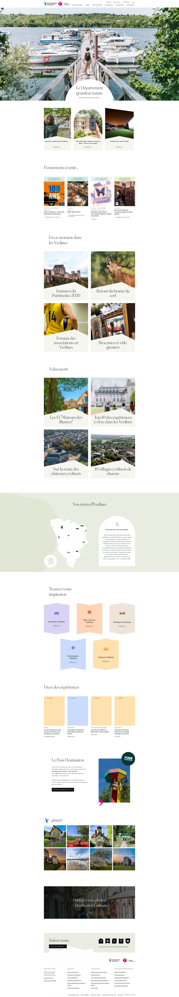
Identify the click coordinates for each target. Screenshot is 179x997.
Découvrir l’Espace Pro (72, 972)
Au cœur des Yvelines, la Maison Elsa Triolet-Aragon (100, 731)
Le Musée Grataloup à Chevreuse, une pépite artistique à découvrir (121, 732)
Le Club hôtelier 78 (95, 975)
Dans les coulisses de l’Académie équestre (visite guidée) (123, 212)
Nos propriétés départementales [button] (123, 968)
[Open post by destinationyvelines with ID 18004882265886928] (101, 836)
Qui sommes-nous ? (49, 978)
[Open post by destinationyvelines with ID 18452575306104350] (124, 859)
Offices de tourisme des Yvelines (99, 972)
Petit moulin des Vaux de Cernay (122, 983)
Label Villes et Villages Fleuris (74, 980)
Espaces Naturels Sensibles (121, 986)
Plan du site (120, 994)
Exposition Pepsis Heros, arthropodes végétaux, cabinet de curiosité (101, 214)
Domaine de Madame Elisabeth (121, 977)
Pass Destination (130, 5)
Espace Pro (109, 2)
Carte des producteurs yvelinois (98, 977)
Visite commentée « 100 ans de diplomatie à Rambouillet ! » (54, 213)
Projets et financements (73, 988)
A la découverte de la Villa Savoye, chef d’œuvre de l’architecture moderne (52, 732)
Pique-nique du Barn (73, 212)
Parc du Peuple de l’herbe (120, 980)
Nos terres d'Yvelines (97, 5)
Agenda (88, 5)
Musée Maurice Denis (119, 975)
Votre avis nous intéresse (50, 980)
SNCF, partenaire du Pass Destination (100, 980)
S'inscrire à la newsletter (57, 946)
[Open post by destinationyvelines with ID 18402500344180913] (101, 859)
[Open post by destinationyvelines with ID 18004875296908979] (78, 836)
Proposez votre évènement (74, 975)
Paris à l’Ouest (94, 988)
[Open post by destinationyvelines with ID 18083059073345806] (55, 836)
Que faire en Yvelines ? (77, 5)
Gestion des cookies (96, 994)
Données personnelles (73, 994)
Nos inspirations (109, 5)
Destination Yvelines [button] (50, 968)
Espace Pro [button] (70, 968)
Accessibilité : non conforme (109, 994)
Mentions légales (85, 994)
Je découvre (56, 625)
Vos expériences (120, 5)
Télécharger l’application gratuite (62, 789)
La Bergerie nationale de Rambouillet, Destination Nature (75, 732)
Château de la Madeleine (120, 972)
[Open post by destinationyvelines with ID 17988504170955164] (78, 859)
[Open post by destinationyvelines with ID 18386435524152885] (55, 859)
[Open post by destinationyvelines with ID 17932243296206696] (124, 836)
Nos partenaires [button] (95, 968)
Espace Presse (116, 2)
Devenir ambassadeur (72, 977)
